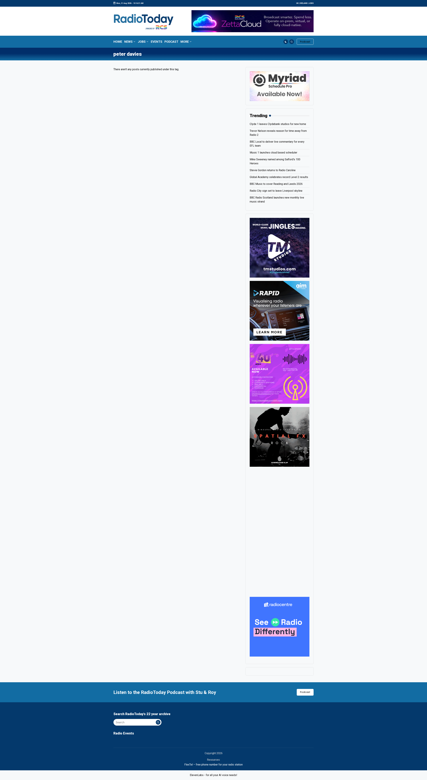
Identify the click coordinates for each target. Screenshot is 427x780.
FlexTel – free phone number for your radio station (213, 764)
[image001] (279, 373)
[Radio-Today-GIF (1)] (279, 626)
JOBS (311, 3)
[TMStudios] (279, 247)
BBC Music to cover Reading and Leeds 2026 (276, 183)
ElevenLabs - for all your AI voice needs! (213, 775)
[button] (305, 42)
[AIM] (279, 310)
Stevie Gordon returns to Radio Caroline (273, 170)
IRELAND (303, 3)
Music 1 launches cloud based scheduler (273, 152)
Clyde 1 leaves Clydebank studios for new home (278, 124)
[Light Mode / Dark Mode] (285, 41)
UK (297, 3)
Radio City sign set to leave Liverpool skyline (276, 190)
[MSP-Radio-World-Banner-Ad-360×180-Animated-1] (279, 86)
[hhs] (279, 436)
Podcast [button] (305, 692)
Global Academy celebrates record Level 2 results (279, 177)
